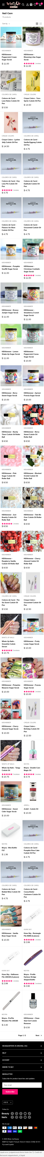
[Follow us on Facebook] (12, 1113)
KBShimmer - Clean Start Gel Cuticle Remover (31, 1020)
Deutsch (22, 1142)
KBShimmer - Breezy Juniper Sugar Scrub (10, 311)
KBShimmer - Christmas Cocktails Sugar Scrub (32, 269)
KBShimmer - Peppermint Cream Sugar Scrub (9, 57)
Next (37, 1035)
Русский (5, 1144)
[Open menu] (3, 4)
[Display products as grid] (37, 24)
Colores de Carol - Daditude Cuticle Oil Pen (32, 183)
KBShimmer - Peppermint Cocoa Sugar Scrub (31, 354)
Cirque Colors (30, 94)
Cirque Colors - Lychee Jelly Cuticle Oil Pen (11, 141)
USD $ (5, 1102)
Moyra (26, 764)
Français (17, 1142)
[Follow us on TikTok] (29, 1113)
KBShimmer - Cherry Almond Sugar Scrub (10, 727)
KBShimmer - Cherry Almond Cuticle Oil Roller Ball (32, 561)
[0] (39, 4)
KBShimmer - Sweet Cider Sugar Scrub (10, 810)
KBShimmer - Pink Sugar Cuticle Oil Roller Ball (9, 475)
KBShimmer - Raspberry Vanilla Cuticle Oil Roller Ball (10, 561)
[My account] (27, 4)
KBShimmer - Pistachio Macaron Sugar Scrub (11, 686)
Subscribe (10, 1092)
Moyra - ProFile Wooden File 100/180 (10, 1019)
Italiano (28, 1142)
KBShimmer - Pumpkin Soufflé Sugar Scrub (11, 267)
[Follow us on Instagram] (16, 1113)
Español (11, 1144)
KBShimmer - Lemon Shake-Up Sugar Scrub (11, 353)
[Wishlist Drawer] (35, 4)
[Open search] (23, 4)
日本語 (33, 1142)
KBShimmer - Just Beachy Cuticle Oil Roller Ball (9, 517)
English (11, 1142)
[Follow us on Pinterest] (20, 1113)
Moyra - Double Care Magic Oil (32, 769)
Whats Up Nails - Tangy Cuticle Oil (11, 769)
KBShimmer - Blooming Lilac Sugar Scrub (32, 57)
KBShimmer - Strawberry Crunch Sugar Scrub (31, 312)
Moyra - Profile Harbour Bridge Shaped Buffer (30, 977)
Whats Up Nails (8, 637)
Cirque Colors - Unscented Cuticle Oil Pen (32, 602)
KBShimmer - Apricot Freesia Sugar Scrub (32, 394)
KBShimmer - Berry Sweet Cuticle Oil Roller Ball (31, 434)
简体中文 (5, 1142)
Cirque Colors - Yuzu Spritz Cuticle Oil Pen (32, 99)
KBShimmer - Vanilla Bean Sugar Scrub (10, 934)
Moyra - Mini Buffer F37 (9, 849)
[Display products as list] (41, 24)
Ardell (26, 805)
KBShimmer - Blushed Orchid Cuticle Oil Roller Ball (32, 475)
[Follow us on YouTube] (25, 1113)
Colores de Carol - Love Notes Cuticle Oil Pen (10, 100)
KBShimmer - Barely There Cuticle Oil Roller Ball (11, 434)
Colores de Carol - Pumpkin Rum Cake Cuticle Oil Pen (31, 850)
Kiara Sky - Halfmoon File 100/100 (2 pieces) (10, 975)
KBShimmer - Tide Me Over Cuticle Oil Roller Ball (33, 517)
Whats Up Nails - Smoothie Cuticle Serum (8, 643)
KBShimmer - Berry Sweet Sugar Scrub (9, 394)
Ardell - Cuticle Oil (31, 809)
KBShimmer (6, 51)
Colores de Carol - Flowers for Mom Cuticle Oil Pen (9, 227)
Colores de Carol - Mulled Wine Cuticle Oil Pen (11, 891)
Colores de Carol (9, 94)
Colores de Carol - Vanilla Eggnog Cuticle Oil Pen (33, 142)
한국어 (38, 1142)
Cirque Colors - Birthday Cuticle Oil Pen (31, 729)
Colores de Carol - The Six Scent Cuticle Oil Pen (11, 602)
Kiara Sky (28, 929)
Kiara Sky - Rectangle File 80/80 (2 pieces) (32, 934)
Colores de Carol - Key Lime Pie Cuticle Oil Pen (11, 183)
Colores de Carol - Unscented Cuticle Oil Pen (32, 227)
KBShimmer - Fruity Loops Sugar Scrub (31, 642)
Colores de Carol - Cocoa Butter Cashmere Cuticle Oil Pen (32, 893)
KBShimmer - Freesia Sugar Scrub (32, 686)
